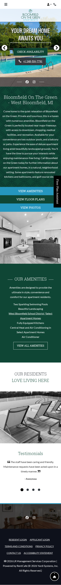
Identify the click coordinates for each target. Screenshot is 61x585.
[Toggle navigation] (6, 4)
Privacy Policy (44, 546)
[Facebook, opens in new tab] (27, 82)
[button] (49, 4)
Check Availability (30, 51)
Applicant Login (40, 539)
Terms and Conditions (19, 546)
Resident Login (18, 539)
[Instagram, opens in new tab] (34, 82)
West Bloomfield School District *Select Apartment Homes (30, 316)
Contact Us (14, 553)
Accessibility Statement (38, 552)
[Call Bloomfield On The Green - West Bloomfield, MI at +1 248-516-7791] (55, 4)
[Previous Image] (4, 47)
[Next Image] (56, 47)
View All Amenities (30, 345)
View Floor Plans (30, 199)
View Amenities (30, 191)
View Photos (30, 207)
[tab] (22, 489)
